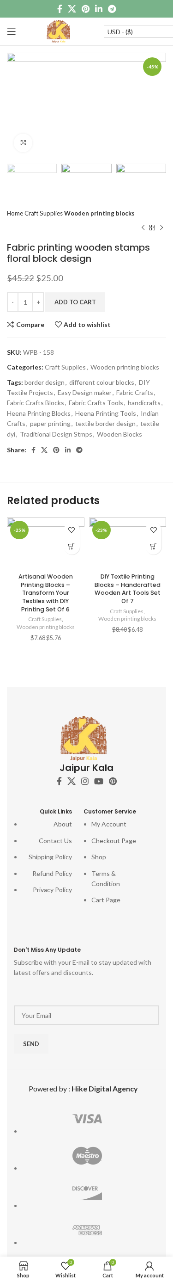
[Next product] (161, 228)
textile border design (105, 423)
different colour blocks (101, 382)
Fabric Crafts (134, 392)
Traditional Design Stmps (56, 434)
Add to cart (75, 302)
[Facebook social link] (59, 9)
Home (15, 213)
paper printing (50, 423)
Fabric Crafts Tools (96, 403)
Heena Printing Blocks (39, 413)
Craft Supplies (44, 213)
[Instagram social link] (84, 781)
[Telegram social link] (112, 9)
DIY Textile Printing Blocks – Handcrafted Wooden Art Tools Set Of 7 (128, 589)
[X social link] (72, 9)
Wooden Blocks (119, 434)
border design (44, 382)
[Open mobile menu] (11, 31)
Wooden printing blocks (99, 213)
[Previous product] (143, 228)
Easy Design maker (85, 392)
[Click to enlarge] (23, 143)
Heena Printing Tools (105, 413)
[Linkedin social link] (98, 9)
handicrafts (144, 403)
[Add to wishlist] (72, 530)
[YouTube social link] (98, 781)
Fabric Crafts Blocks (35, 403)
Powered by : (83, 1088)
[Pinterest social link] (85, 9)
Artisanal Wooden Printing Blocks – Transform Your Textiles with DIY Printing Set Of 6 (45, 593)
